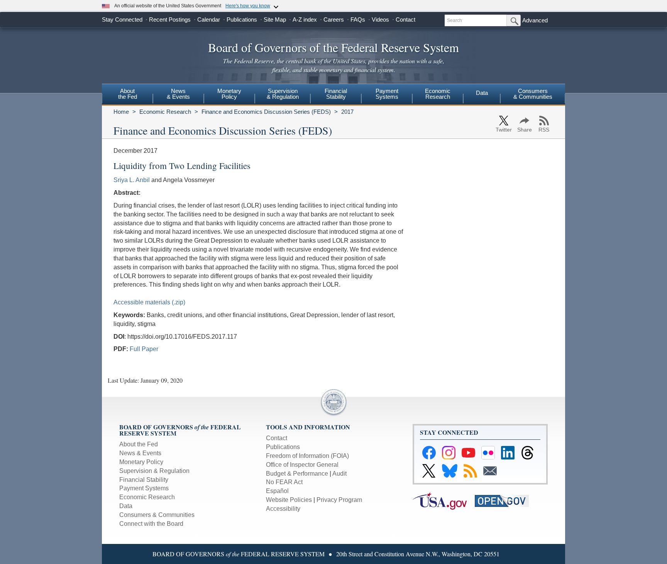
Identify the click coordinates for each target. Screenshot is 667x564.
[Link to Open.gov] (505, 500)
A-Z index (305, 19)
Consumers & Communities (532, 94)
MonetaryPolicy (229, 94)
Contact (405, 19)
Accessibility (283, 508)
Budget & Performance (297, 473)
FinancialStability (336, 94)
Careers (333, 19)
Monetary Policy (141, 462)
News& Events (178, 94)
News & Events (140, 453)
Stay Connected (122, 19)
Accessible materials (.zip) (149, 302)
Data (482, 92)
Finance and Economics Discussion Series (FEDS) (266, 111)
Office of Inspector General (302, 464)
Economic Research (165, 111)
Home (121, 111)
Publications (242, 19)
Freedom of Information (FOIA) (307, 456)
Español (277, 491)
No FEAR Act (284, 482)
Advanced (535, 20)
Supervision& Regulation (283, 94)
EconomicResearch (437, 94)
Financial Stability (143, 479)
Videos (380, 19)
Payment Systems (144, 488)
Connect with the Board (151, 523)
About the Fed (138, 444)
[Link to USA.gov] (444, 500)
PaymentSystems (387, 94)
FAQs (357, 19)
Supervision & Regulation (154, 471)
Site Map (275, 19)
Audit (339, 473)
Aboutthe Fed (127, 94)
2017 (347, 111)
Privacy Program (339, 499)
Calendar (208, 19)
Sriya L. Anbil (131, 180)
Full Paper (144, 349)
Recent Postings (170, 19)
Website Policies (289, 499)
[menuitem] (127, 95)
